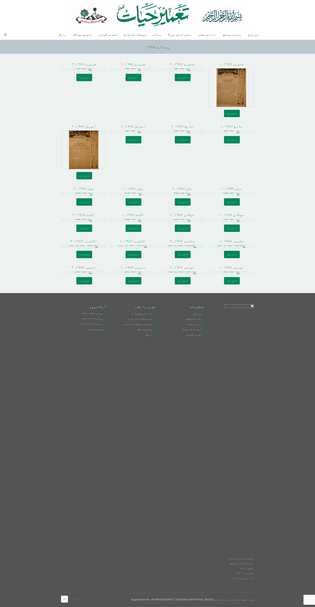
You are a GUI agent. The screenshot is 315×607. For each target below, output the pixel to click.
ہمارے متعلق (194, 318)
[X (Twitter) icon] (76, 599)
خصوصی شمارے (95, 329)
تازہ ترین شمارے (142, 313)
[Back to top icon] (64, 599)
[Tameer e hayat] (157, 15)
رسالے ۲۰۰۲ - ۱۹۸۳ (92, 318)
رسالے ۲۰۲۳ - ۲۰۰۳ (92, 324)
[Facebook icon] (79, 599)
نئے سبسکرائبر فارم (139, 318)
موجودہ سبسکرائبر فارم (137, 324)
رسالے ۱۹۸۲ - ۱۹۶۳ (92, 313)
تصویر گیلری (194, 334)
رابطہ (148, 334)
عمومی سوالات (144, 329)
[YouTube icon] (72, 599)
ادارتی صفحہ (194, 324)
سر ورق (198, 313)
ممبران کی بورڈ (192, 329)
